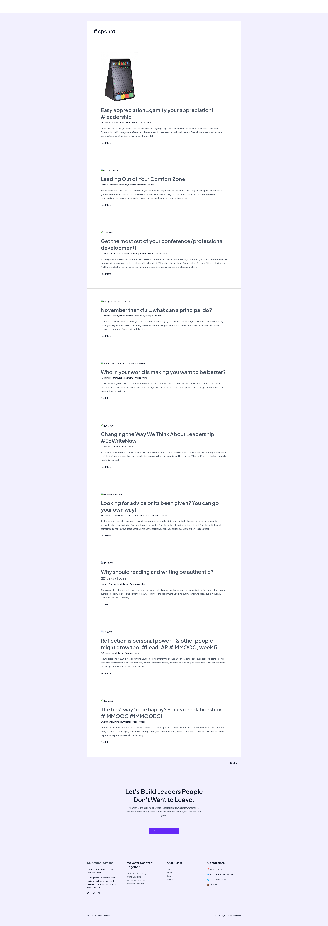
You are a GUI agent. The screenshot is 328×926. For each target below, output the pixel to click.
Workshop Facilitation (136, 880)
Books (169, 6)
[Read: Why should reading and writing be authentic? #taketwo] (107, 563)
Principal (123, 184)
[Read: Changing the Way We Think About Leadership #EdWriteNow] (107, 425)
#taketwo (119, 515)
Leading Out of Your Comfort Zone (143, 179)
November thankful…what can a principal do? (156, 310)
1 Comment (106, 315)
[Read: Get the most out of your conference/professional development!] (107, 232)
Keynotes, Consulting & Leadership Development (142, 6)
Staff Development (135, 122)
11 (165, 763)
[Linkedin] (214, 7)
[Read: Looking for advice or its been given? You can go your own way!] (111, 494)
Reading (134, 584)
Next (234, 763)
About (93, 6)
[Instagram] (208, 7)
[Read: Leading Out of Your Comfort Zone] (110, 170)
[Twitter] (203, 7)
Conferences (125, 253)
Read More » (107, 142)
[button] (229, 6)
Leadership (119, 122)
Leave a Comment (109, 184)
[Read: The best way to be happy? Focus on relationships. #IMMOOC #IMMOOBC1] (107, 700)
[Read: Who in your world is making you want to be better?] (123, 363)
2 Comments (107, 122)
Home (169, 869)
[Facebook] (197, 7)
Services (171, 876)
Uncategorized (120, 446)
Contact (179, 6)
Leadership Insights (108, 6)
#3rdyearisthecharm (123, 315)
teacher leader (152, 515)
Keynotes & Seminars (136, 883)
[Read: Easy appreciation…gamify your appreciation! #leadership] (119, 77)
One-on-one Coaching (136, 873)
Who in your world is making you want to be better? (163, 372)
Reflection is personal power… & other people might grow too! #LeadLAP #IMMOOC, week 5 (159, 643)
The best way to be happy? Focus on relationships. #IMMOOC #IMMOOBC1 (162, 712)
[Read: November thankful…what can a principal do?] (115, 301)
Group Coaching (134, 877)
